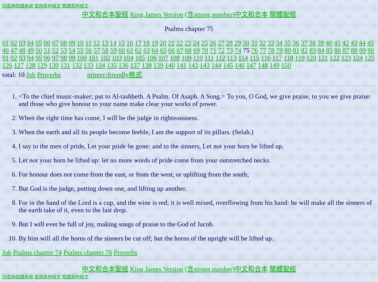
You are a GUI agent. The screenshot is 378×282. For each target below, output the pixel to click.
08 (63, 42)
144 (216, 65)
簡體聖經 (283, 14)
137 (135, 65)
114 (243, 57)
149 (274, 65)
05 (38, 42)
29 (237, 42)
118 (288, 57)
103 (117, 57)
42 (345, 42)
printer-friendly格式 (114, 74)
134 (100, 65)
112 (220, 57)
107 (163, 57)
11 (88, 42)
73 (229, 50)
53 (63, 50)
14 (113, 42)
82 (304, 50)
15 (121, 42)
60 (121, 50)
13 (105, 42)
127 (19, 65)
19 (154, 42)
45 (370, 42)
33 (271, 42)
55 (80, 50)
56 (88, 50)
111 (209, 57)
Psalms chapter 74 (37, 252)
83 (312, 50)
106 (152, 57)
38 (312, 42)
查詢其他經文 (47, 6)
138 (147, 65)
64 (155, 50)
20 (163, 42)
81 (296, 50)
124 (358, 57)
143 (205, 65)
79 (279, 50)
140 (170, 65)
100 (82, 57)
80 (287, 50)
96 (47, 57)
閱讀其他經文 (75, 6)
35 (287, 42)
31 (254, 42)
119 (300, 57)
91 (5, 57)
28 (229, 42)
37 (304, 42)
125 (369, 57)
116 (266, 57)
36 (295, 42)
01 (5, 42)
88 (354, 50)
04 (30, 42)
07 (55, 42)
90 (370, 50)
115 (254, 57)
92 (14, 57)
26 (212, 42)
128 (30, 65)
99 (72, 57)
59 (113, 50)
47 (14, 50)
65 (163, 50)
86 (337, 50)
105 (140, 57)
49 (30, 50)
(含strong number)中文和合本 (226, 14)
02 (14, 42)
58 (105, 50)
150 (286, 65)
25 (204, 42)
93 (22, 57)
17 (138, 42)
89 (362, 50)
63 (146, 50)
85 (329, 50)
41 (337, 42)
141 (182, 65)
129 (42, 65)
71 (213, 50)
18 (146, 42)
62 (138, 50)
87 (346, 50)
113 (232, 57)
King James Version (156, 14)
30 (246, 42)
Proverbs (49, 74)
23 (188, 42)
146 (240, 65)
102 (105, 57)
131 (65, 65)
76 (254, 50)
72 (221, 50)
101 (94, 57)
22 (179, 42)
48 (22, 50)
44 (362, 42)
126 (7, 65)
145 (228, 65)
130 (54, 65)
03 (22, 42)
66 (171, 50)
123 (346, 57)
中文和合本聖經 (105, 14)
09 (72, 42)
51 (47, 50)
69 (196, 50)
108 (175, 57)
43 (354, 42)
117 (277, 57)
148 (263, 65)
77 (263, 50)
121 (323, 57)
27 (221, 42)
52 (55, 50)
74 (238, 50)
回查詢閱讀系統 (17, 6)
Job (30, 74)
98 (63, 57)
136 (123, 65)
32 (262, 42)
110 (198, 57)
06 (47, 42)
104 (128, 57)
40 (329, 42)
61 (130, 50)
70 (204, 50)
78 (271, 50)
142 (193, 65)
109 (186, 57)
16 (129, 42)
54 (72, 50)
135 (112, 65)
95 (38, 57)
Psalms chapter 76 (87, 252)
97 (55, 57)
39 (320, 42)
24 (196, 42)
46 (5, 50)
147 (251, 65)
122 (335, 57)
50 (38, 50)
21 (171, 42)
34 (279, 42)
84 (321, 50)
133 (89, 65)
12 (96, 42)
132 (77, 65)
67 (180, 50)
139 (158, 65)
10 (80, 42)
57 (97, 50)
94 (30, 57)
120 (311, 57)
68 (188, 50)
